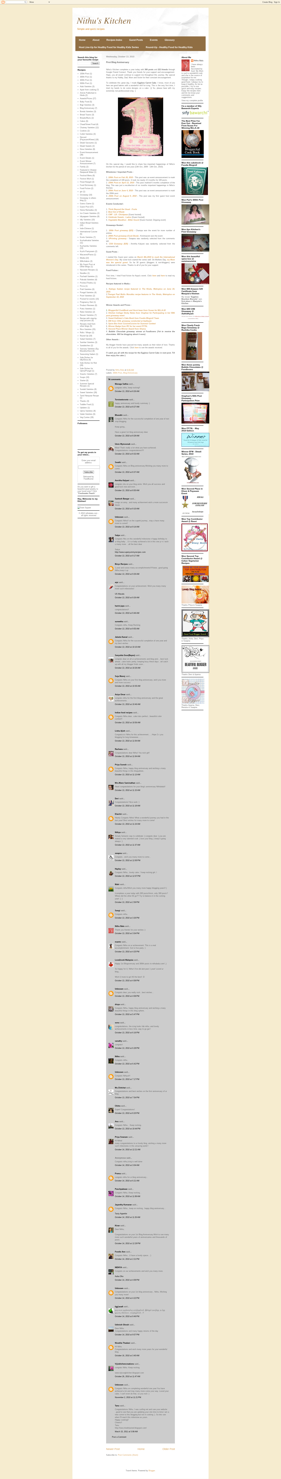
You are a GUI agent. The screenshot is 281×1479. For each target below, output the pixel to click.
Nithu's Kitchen (104, 20)
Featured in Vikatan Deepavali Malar (88, 171)
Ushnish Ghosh (122, 1325)
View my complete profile (192, 100)
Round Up (84, 336)
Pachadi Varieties (87, 276)
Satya (117, 535)
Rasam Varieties (87, 315)
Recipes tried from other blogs (87, 325)
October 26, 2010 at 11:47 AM (127, 1376)
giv (81, 191)
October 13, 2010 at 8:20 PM (127, 1113)
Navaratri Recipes (87, 270)
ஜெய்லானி (119, 1306)
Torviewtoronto (121, 400)
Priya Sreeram (121, 1137)
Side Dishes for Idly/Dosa (86, 358)
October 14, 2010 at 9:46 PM (127, 1316)
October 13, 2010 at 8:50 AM (127, 490)
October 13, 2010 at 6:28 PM (127, 1048)
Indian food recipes (123, 713)
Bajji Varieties (85, 105)
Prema (118, 1173)
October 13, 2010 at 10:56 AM (127, 722)
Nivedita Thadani (122, 1343)
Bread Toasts (85, 115)
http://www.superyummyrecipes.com (130, 552)
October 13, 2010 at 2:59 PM (127, 902)
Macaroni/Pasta (86, 254)
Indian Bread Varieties (89, 223)
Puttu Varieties (86, 309)
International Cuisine (88, 232)
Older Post (168, 1449)
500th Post (84, 83)
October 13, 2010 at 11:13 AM (127, 774)
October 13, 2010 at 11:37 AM (127, 845)
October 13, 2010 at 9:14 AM (127, 527)
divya (117, 1004)
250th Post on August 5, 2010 (123, 196)
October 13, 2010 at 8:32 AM (127, 454)
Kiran (117, 1225)
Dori (117, 798)
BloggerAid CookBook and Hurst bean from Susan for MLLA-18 (137, 310)
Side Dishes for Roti (88, 363)
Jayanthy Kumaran (123, 1205)
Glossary (170, 40)
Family (83, 167)
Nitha (117, 1056)
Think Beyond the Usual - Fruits (122, 209)
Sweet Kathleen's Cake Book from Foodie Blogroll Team (133, 318)
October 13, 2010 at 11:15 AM (127, 790)
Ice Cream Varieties (88, 213)
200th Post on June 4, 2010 (120, 190)
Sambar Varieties (87, 342)
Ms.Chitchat (120, 1088)
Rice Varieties (86, 329)
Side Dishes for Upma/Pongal (86, 369)
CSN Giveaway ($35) (119, 244)
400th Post (84, 80)
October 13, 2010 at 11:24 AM (127, 824)
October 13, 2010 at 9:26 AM (127, 574)
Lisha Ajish (120, 731)
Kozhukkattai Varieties (89, 240)
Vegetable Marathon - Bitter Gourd (123, 220)
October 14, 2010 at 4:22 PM (127, 1298)
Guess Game (85, 203)
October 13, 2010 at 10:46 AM (127, 704)
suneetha (119, 621)
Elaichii (118, 814)
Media (82, 258)
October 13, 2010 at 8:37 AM (127, 472)
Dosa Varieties (86, 149)
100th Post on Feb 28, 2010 (120, 177)
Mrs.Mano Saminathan (125, 783)
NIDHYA (118, 1267)
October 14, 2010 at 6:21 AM (127, 1181)
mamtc (118, 942)
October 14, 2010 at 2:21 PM (127, 1259)
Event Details (85, 158)
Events (154, 40)
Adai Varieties (86, 86)
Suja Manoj (120, 676)
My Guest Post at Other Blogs (87, 265)
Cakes (82, 121)
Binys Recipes (121, 564)
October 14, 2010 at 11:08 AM (127, 1196)
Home (82, 40)
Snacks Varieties (87, 374)
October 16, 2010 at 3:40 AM (127, 1355)
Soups (82, 377)
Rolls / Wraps (85, 332)
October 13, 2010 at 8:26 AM (127, 391)
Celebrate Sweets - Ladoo (120, 217)
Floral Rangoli (85, 182)
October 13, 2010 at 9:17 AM (127, 556)
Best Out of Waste (116, 212)
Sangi (117, 910)
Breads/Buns (85, 118)
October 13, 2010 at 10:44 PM (127, 1129)
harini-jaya (119, 606)
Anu (117, 1121)
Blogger (152, 1470)
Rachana (119, 749)
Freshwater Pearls (86, 493)
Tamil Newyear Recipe (89, 396)
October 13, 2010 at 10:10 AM (127, 647)
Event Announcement (89, 152)
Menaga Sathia (121, 384)
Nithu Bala (119, 926)
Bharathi (118, 415)
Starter (83, 380)
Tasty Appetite (121, 1213)
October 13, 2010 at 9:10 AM (127, 509)
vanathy (118, 1041)
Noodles (83, 273)
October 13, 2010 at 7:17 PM (127, 1079)
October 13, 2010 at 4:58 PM (127, 980)
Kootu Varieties (86, 237)
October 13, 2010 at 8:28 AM (127, 436)
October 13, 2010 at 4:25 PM (127, 952)
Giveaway (84, 195)
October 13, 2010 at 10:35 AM (127, 686)
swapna (118, 853)
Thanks (83, 401)
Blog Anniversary (130, 373)
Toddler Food (85, 404)
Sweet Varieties (86, 392)
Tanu (117, 1406)
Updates (83, 408)
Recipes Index (114, 40)
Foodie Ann (120, 1252)
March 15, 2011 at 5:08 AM (126, 1431)
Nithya (118, 832)
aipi (116, 582)
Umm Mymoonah (122, 444)
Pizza (82, 286)
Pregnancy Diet (86, 302)
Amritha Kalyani (122, 480)
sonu (117, 1023)
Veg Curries (85, 417)
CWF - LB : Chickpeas (118, 214)
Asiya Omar (120, 694)
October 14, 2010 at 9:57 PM (127, 1335)
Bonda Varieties (86, 111)
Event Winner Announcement (86, 162)
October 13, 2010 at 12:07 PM (127, 876)
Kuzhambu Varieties (88, 246)
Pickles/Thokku (86, 283)
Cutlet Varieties (86, 134)
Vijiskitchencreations (124, 1364)
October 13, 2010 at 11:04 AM (127, 741)
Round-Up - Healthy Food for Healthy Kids (169, 47)
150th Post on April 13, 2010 (121, 183)
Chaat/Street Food (87, 124)
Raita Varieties (86, 312)
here (154, 276)
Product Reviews (87, 305)
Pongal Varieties (87, 292)
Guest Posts (136, 40)
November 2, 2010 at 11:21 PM (128, 1397)
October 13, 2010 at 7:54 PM (127, 1097)
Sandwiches (85, 345)
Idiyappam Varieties (88, 216)
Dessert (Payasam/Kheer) (87, 138)
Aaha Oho (119, 1276)
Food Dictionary (86, 185)
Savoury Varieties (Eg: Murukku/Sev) (89, 350)
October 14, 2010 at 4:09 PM (127, 1280)
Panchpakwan (121, 1189)
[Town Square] (84, 508)
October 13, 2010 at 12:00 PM (127, 860)
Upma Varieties (86, 411)
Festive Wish (85, 179)
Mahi (117, 884)
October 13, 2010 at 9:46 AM (127, 613)
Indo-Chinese (85, 228)
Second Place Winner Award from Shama (127, 329)
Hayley (118, 869)
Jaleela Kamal (121, 637)
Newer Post (113, 1449)
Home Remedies (87, 210)
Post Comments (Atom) (128, 1455)
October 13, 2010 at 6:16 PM (127, 1033)
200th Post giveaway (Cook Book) (123, 236)
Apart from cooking (88, 90)
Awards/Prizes (86, 98)
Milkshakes (85, 261)
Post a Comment (119, 1437)
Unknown (119, 517)
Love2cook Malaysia (124, 960)
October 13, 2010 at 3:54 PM (127, 933)
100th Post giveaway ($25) (121, 230)
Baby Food (84, 102)
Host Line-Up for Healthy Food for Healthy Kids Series (109, 47)
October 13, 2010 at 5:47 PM (127, 1014)
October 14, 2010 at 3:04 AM (127, 1165)
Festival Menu (86, 175)
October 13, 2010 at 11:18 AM (127, 806)
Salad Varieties (86, 339)
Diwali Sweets (86, 146)
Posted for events (87, 299)
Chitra (117, 1106)
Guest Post (85, 207)
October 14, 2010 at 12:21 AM (127, 1149)
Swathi (118, 462)
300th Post (117, 373)
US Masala (119, 594)
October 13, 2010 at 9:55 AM (127, 629)
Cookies (83, 131)
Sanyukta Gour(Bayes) (125, 655)
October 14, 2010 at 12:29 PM (127, 1243)
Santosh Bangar (122, 499)
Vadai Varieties (86, 414)
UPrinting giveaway (118, 238)
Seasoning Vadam (87, 354)
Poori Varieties (86, 296)
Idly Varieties (85, 220)
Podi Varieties (86, 289)
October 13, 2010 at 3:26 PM (127, 918)
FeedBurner (89, 479)
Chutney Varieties (87, 127)
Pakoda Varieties (87, 279)
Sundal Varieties (87, 389)
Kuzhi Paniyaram (87, 251)
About (95, 40)
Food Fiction (85, 188)
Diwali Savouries (87, 143)
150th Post (84, 74)
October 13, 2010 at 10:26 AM (127, 668)
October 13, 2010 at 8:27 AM (127, 407)
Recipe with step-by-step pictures (88, 319)
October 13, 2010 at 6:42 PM (127, 1064)
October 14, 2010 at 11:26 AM (127, 1217)
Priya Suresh (121, 765)
